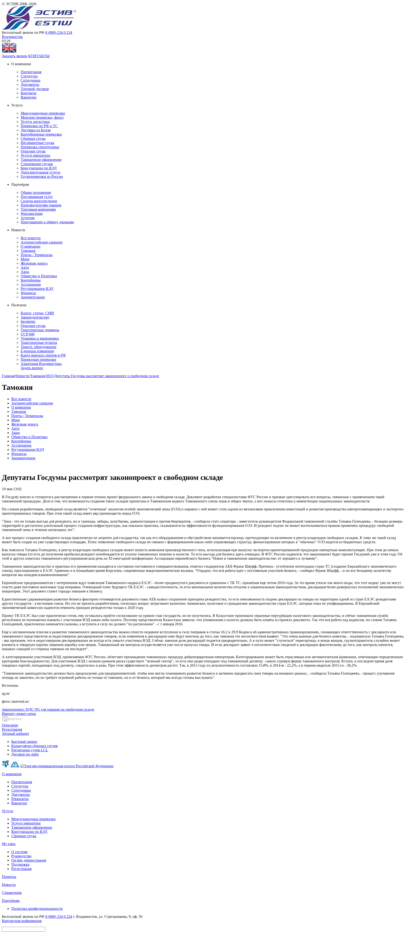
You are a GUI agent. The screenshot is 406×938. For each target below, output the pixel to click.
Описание (10, 725)
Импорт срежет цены (19, 714)
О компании (30, 246)
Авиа (25, 272)
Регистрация (12, 729)
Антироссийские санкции (41, 242)
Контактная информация (22, 921)
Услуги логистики (35, 122)
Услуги (7, 811)
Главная (8, 376)
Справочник (12, 893)
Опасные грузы (33, 151)
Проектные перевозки (38, 359)
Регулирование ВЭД (37, 289)
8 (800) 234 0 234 (58, 32)
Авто (25, 268)
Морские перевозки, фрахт (42, 117)
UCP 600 (28, 334)
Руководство (21, 856)
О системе (19, 852)
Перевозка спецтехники (40, 147)
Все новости (31, 238)
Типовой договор (35, 89)
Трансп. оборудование (38, 347)
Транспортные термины (40, 330)
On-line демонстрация (28, 860)
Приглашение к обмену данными (47, 222)
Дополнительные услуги (40, 172)
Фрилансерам (32, 214)
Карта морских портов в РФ (43, 355)
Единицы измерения (37, 351)
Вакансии (28, 97)
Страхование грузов (37, 164)
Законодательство (35, 317)
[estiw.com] (9, 52)
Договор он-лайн (25, 754)
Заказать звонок (14, 56)
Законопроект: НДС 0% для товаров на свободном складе (48, 709)
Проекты (9, 877)
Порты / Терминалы (37, 255)
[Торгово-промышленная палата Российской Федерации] (66, 766)
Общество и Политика (39, 276)
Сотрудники (30, 80)
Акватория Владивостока (41, 364)
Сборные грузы (33, 139)
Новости (22, 376)
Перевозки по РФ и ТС (39, 126)
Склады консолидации (39, 201)
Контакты (28, 93)
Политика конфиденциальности (37, 909)
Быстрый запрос (24, 742)
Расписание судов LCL (29, 750)
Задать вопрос (32, 368)
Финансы (28, 293)
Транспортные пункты (39, 343)
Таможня (28, 251)
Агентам (28, 218)
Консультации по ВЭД (39, 168)
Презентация (31, 72)
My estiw (9, 844)
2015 (49, 376)
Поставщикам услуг (37, 197)
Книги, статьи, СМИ (37, 313)
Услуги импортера (35, 155)
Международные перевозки (43, 113)
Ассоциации (31, 284)
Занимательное (33, 297)
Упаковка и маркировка (40, 338)
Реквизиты (20, 799)
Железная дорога (34, 263)
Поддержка (20, 864)
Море (25, 259)
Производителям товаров (41, 205)
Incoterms (28, 321)
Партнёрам (11, 901)
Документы (30, 85)
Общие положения (36, 192)
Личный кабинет (15, 734)
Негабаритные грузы (37, 143)
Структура (29, 76)
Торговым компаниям (38, 209)
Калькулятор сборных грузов (34, 746)
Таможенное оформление (41, 160)
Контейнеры (31, 280)
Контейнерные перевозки (41, 134)
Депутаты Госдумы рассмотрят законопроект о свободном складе (106, 376)
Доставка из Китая (36, 130)
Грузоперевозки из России (42, 176)
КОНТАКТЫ (39, 56)
